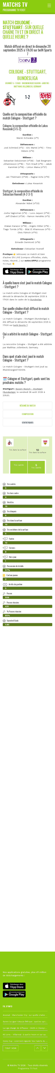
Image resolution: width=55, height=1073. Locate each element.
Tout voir (10, 1048)
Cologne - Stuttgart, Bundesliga (27, 74)
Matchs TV (15, 6)
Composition (27, 414)
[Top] (46, 1066)
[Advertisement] (27, 767)
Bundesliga (35, 299)
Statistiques (27, 422)
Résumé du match (27, 405)
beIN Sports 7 (20, 325)
